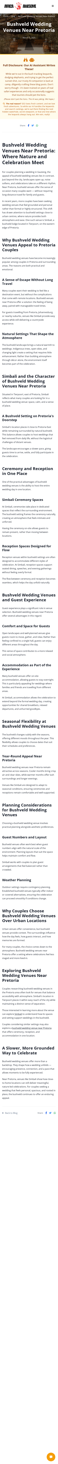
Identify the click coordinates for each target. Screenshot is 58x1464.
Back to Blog (11, 1113)
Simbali (18, 1014)
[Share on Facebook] (28, 125)
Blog (13, 16)
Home (5, 16)
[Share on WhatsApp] (37, 125)
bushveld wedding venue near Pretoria (32, 1028)
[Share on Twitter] (32, 125)
